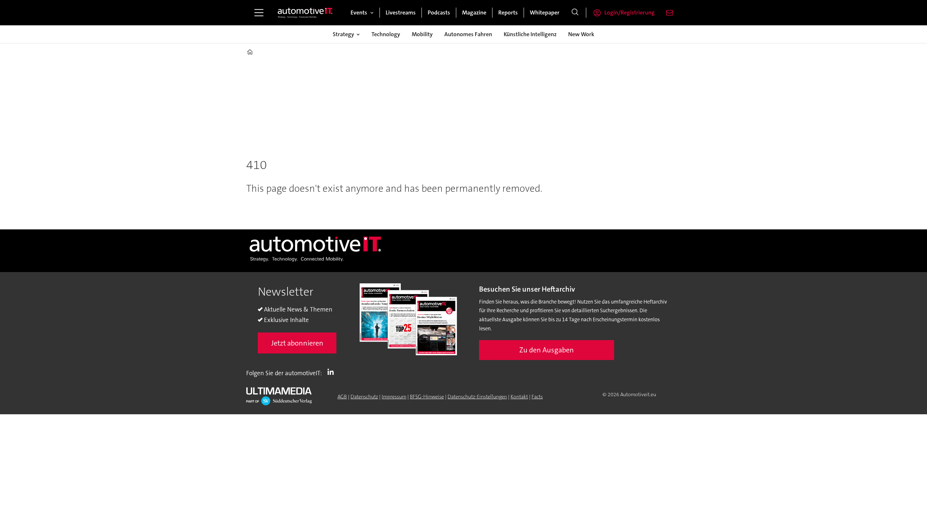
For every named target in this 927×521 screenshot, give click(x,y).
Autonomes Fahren (468, 34)
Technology (386, 34)
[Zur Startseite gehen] (305, 12)
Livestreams (401, 12)
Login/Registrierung (629, 12)
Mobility (422, 34)
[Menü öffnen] (259, 13)
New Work (581, 34)
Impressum (394, 396)
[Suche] (575, 12)
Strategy (343, 34)
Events (359, 12)
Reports (508, 12)
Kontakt (519, 396)
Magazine (474, 12)
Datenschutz (364, 396)
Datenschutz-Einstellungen (477, 396)
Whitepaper (544, 12)
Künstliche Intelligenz (530, 34)
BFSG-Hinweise (427, 396)
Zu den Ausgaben (546, 350)
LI (332, 371)
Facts (537, 396)
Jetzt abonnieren (297, 343)
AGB (342, 396)
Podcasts (439, 12)
